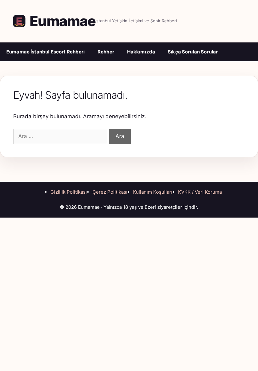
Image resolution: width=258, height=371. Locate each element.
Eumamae (62, 21)
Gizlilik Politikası (68, 192)
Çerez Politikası (110, 192)
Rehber (106, 52)
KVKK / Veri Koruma (200, 192)
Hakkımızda (141, 52)
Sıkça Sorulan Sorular (193, 52)
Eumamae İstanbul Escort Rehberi (45, 52)
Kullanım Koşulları (152, 192)
